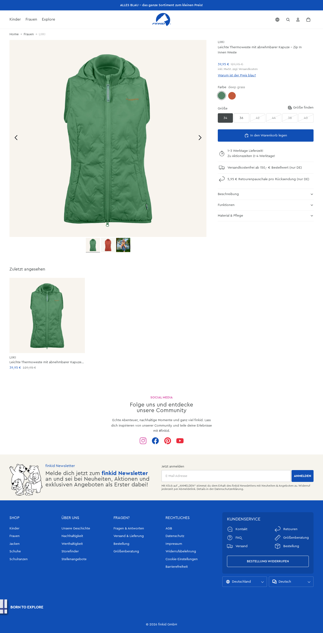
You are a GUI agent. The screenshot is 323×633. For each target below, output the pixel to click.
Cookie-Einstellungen (182, 559)
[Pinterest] (167, 441)
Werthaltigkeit (72, 544)
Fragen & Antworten (128, 528)
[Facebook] (155, 441)
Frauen (29, 34)
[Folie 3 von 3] (123, 245)
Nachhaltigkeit (72, 536)
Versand (242, 546)
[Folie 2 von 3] (108, 245)
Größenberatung (126, 551)
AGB (169, 528)
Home (14, 34)
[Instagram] (143, 441)
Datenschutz (175, 536)
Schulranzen (18, 559)
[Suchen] (288, 19)
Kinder (14, 528)
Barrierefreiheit (177, 566)
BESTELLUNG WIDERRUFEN (268, 561)
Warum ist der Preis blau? (237, 75)
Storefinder (70, 551)
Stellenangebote (74, 559)
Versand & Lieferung (128, 536)
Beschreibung (228, 194)
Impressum (174, 544)
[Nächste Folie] (201, 138)
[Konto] (298, 19)
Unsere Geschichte (75, 528)
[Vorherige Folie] (14, 138)
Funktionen (226, 204)
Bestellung (121, 544)
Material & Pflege (230, 215)
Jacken (14, 544)
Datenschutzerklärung (228, 489)
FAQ (239, 537)
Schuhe (15, 551)
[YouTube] (180, 441)
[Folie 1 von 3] (93, 245)
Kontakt (241, 529)
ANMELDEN (302, 476)
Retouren (290, 529)
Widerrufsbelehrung (181, 551)
